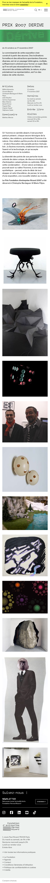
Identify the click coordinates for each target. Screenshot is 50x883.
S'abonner (41, 801)
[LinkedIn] (19, 812)
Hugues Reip (6, 106)
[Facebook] (11, 812)
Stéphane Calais (7, 110)
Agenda (7, 860)
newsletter (24, 5)
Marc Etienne (6, 102)
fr (39, 10)
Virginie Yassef (7, 108)
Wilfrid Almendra (8, 89)
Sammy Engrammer (9, 100)
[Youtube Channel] (26, 812)
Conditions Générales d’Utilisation (18, 865)
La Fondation (9, 857)
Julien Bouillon (7, 98)
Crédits (7, 870)
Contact (7, 862)
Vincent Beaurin (7, 91)
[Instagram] (3, 812)
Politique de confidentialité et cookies (20, 867)
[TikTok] (34, 812)
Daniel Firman (6, 104)
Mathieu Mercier (7, 117)
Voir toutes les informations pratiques (19, 852)
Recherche (36, 10)
